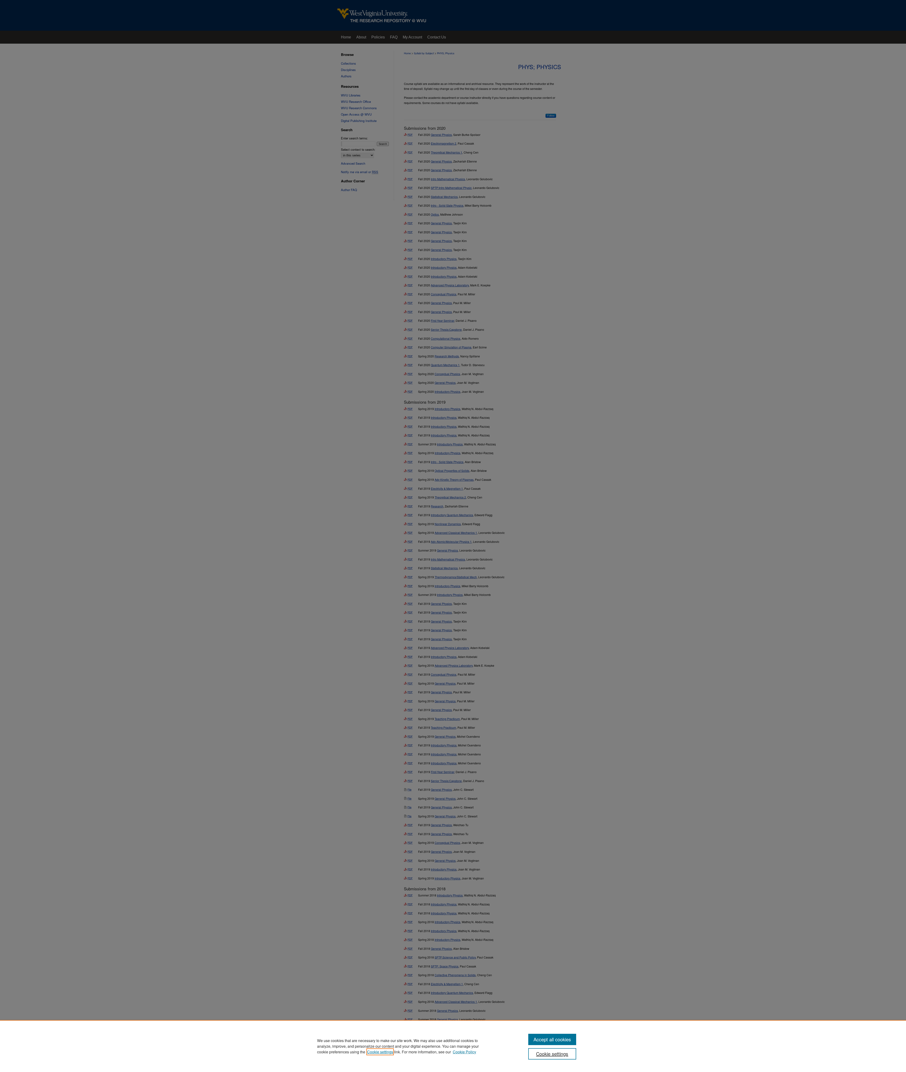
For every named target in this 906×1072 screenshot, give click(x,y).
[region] (453, 1046)
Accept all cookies (552, 1039)
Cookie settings (380, 1052)
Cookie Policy (464, 1052)
